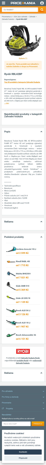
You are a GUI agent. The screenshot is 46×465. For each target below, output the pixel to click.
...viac (6, 103)
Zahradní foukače (8, 19)
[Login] (42, 3)
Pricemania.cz (7, 17)
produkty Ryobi (22, 361)
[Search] (41, 9)
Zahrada (32, 17)
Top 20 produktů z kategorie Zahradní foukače (22, 82)
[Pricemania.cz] (23, 3)
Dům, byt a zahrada (20, 17)
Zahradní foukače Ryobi (30, 358)
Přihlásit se (38, 424)
